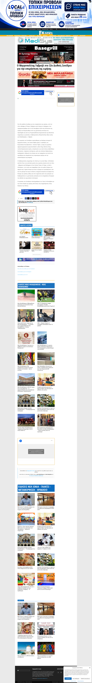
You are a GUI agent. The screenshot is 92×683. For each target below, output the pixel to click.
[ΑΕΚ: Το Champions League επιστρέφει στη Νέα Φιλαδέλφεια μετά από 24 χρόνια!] (46, 296)
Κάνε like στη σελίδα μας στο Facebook (26, 268)
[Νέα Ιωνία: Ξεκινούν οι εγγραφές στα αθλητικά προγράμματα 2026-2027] (46, 499)
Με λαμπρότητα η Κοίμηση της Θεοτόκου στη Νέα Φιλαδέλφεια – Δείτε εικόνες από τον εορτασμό (45, 429)
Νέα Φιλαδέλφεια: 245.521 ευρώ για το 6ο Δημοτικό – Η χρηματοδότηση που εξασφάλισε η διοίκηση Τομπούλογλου (26, 389)
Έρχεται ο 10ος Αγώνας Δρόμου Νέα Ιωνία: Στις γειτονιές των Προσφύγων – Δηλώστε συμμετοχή (26, 528)
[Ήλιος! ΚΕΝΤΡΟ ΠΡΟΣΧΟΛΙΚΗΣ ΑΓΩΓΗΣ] (24, 232)
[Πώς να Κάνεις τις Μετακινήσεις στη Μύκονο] (26, 648)
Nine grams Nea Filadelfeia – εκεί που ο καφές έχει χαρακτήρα (24, 251)
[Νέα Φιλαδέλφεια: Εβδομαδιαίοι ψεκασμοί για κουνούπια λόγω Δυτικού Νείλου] (26, 296)
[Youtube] (73, 29)
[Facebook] (66, 29)
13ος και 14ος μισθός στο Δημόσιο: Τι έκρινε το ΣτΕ (43, 548)
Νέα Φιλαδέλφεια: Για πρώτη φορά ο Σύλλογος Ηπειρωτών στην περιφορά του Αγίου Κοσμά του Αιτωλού (45, 347)
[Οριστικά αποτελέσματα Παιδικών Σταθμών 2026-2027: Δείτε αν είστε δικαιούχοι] (46, 579)
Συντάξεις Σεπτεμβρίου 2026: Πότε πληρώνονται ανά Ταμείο (25, 567)
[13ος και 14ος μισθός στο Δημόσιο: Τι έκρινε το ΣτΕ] (46, 540)
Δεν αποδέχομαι (76, 678)
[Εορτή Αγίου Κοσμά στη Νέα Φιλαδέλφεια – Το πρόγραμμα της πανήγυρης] (26, 400)
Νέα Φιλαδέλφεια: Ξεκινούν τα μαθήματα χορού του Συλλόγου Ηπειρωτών (25, 347)
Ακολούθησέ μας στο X (23, 274)
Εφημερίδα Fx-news (31, 470)
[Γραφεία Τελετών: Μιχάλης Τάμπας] (37, 245)
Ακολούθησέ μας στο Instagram (24, 271)
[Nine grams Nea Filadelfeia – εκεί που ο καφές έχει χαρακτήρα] (24, 245)
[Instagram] (68, 29)
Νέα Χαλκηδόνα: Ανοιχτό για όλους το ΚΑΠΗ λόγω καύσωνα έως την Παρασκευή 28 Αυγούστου (45, 368)
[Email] (33, 198)
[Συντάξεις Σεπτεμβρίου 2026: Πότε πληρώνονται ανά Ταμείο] (26, 559)
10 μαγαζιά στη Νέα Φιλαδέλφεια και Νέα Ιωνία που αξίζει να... (49, 251)
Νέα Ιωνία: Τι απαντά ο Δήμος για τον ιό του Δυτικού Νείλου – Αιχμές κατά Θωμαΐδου (26, 508)
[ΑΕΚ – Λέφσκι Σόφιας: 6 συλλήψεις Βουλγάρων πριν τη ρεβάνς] (46, 315)
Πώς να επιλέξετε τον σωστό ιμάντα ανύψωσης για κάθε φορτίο (44, 657)
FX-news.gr (30, 202)
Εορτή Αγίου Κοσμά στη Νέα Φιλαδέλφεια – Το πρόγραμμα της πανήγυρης (26, 409)
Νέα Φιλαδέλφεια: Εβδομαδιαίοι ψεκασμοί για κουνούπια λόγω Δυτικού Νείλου (26, 305)
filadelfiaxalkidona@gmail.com (42, 678)
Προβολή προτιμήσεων (85, 678)
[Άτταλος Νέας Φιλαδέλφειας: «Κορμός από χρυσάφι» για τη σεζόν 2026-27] (26, 420)
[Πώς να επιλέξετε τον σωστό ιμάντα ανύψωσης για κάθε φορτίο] (46, 648)
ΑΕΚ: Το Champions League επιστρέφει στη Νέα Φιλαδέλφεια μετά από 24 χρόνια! (46, 305)
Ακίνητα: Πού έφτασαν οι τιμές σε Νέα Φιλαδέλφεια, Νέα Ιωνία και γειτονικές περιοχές (46, 409)
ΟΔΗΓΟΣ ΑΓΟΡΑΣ (26, 225)
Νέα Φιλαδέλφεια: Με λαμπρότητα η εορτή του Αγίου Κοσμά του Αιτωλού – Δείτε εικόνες (25, 368)
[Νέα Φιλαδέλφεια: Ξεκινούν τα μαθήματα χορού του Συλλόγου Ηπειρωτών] (26, 337)
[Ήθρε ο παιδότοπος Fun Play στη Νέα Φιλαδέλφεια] (37, 232)
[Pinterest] (38, 198)
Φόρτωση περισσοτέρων (37, 254)
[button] (89, 667)
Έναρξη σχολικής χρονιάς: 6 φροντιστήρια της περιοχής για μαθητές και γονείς (45, 389)
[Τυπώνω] (36, 198)
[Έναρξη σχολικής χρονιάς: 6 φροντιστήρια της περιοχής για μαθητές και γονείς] (46, 379)
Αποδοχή (68, 678)
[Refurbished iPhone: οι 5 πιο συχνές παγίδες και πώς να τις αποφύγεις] (46, 628)
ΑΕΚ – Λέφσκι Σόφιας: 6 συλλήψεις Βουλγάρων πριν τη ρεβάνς (45, 324)
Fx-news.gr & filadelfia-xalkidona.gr (36, 475)
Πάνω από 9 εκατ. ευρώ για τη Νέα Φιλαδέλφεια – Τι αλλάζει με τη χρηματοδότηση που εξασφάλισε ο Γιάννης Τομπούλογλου (25, 325)
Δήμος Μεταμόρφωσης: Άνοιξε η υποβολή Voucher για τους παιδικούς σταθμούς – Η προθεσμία (26, 588)
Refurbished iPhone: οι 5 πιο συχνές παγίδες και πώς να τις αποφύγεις (45, 637)
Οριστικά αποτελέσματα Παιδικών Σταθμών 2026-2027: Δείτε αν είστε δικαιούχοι (45, 588)
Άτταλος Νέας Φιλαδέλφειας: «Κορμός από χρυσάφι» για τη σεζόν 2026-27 (25, 429)
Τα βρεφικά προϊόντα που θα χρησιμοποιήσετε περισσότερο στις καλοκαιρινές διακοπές (25, 637)
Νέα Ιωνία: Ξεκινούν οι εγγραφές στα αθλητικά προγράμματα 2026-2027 (45, 508)
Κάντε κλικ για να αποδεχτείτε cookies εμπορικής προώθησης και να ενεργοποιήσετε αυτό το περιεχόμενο (36, 451)
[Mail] (70, 29)
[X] (72, 29)
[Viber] (31, 198)
